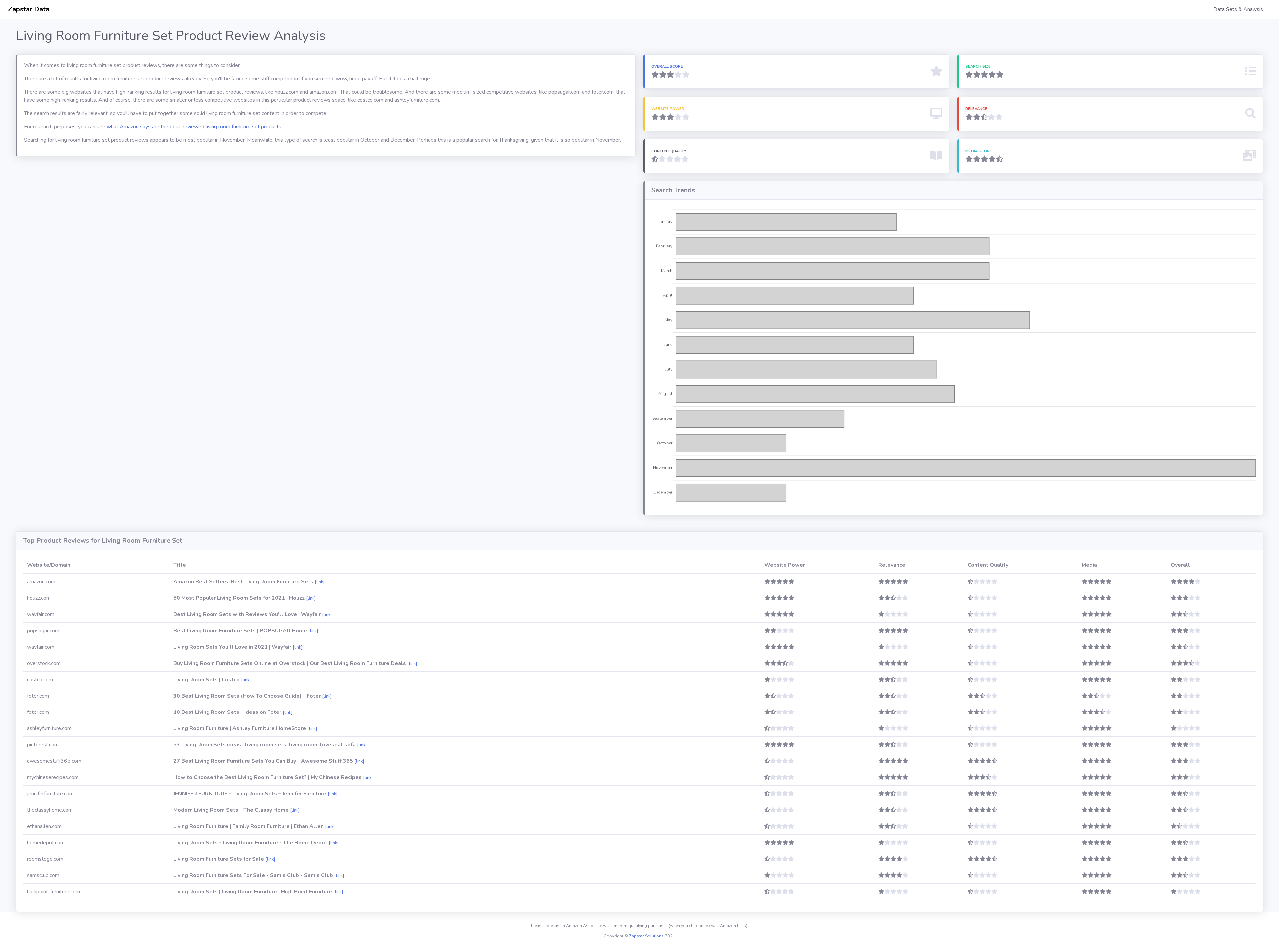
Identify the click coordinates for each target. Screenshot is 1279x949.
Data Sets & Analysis (1238, 9)
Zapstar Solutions (646, 936)
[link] (319, 582)
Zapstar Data (28, 9)
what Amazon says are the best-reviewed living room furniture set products (194, 126)
